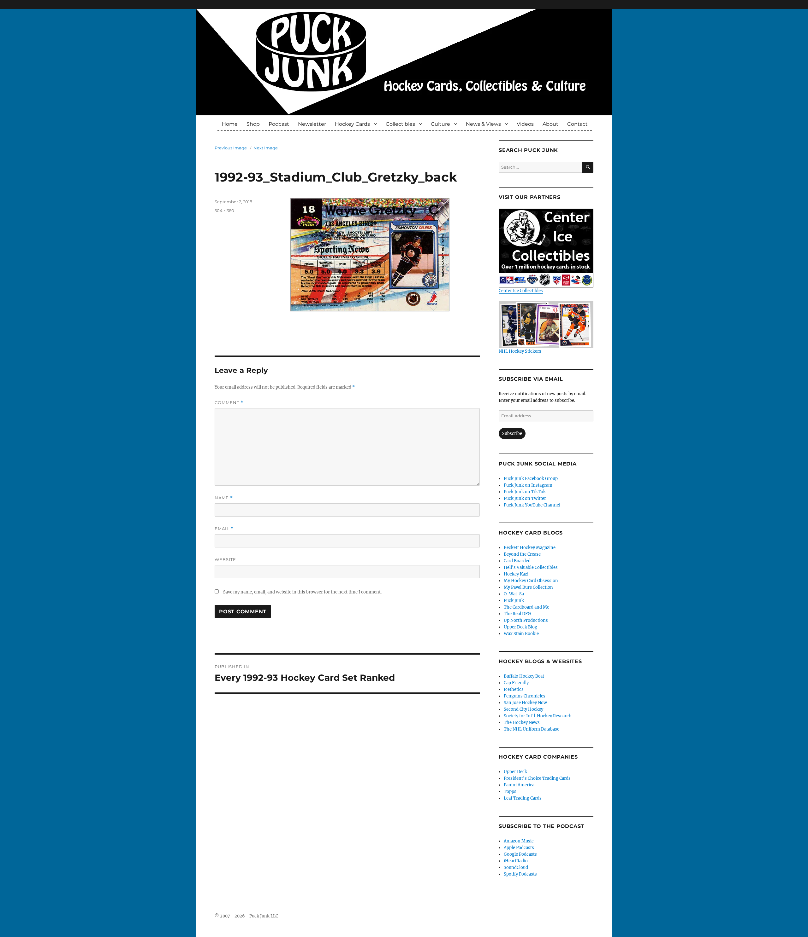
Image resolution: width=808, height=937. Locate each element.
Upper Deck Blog (520, 627)
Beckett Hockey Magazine (530, 547)
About (550, 124)
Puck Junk (514, 600)
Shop (253, 124)
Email (224, 528)
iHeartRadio (516, 861)
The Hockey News (522, 722)
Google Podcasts (520, 854)
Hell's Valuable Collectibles (531, 567)
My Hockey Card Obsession (531, 580)
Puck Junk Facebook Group (531, 478)
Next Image (265, 147)
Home (230, 124)
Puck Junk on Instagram (528, 485)
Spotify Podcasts (520, 874)
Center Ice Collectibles (521, 290)
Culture (440, 124)
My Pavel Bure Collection (528, 587)
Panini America (519, 785)
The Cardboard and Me (526, 607)
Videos (525, 124)
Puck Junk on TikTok (525, 492)
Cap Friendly (516, 682)
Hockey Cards (352, 124)
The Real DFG (517, 613)
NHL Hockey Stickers (520, 351)
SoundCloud (516, 867)
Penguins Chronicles (524, 696)
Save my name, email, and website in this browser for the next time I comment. (302, 592)
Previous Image (231, 147)
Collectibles (400, 124)
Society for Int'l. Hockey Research (538, 716)
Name (224, 497)
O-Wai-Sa (514, 594)
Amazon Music (519, 841)
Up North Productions (526, 620)
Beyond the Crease (522, 554)
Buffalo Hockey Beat (524, 676)
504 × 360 (224, 210)
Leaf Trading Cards (523, 798)
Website (225, 559)
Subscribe (512, 433)
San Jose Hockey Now (525, 702)
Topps (510, 791)
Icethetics (514, 689)
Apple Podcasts (519, 847)
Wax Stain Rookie (521, 633)
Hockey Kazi (516, 574)
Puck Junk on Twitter (525, 498)
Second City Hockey (523, 709)
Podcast (279, 124)
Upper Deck (515, 771)
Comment (229, 402)
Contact (577, 124)
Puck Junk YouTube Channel (532, 505)
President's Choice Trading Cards (537, 778)
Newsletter (312, 124)
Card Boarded (517, 561)
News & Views (483, 124)
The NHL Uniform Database (531, 729)
